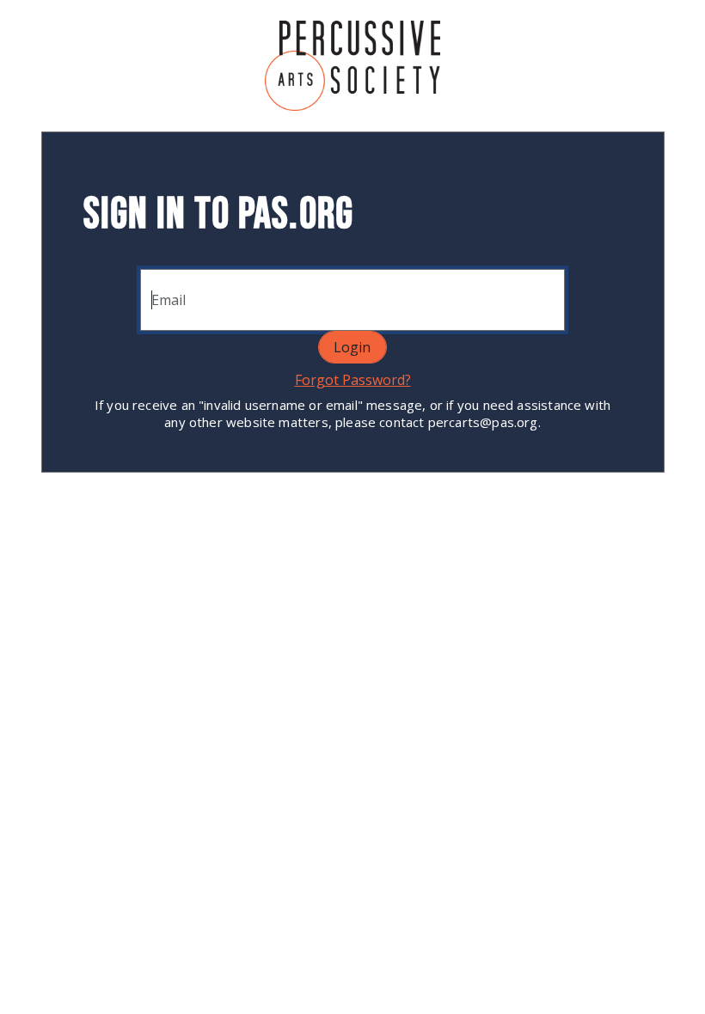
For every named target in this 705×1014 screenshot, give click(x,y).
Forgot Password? (353, 379)
